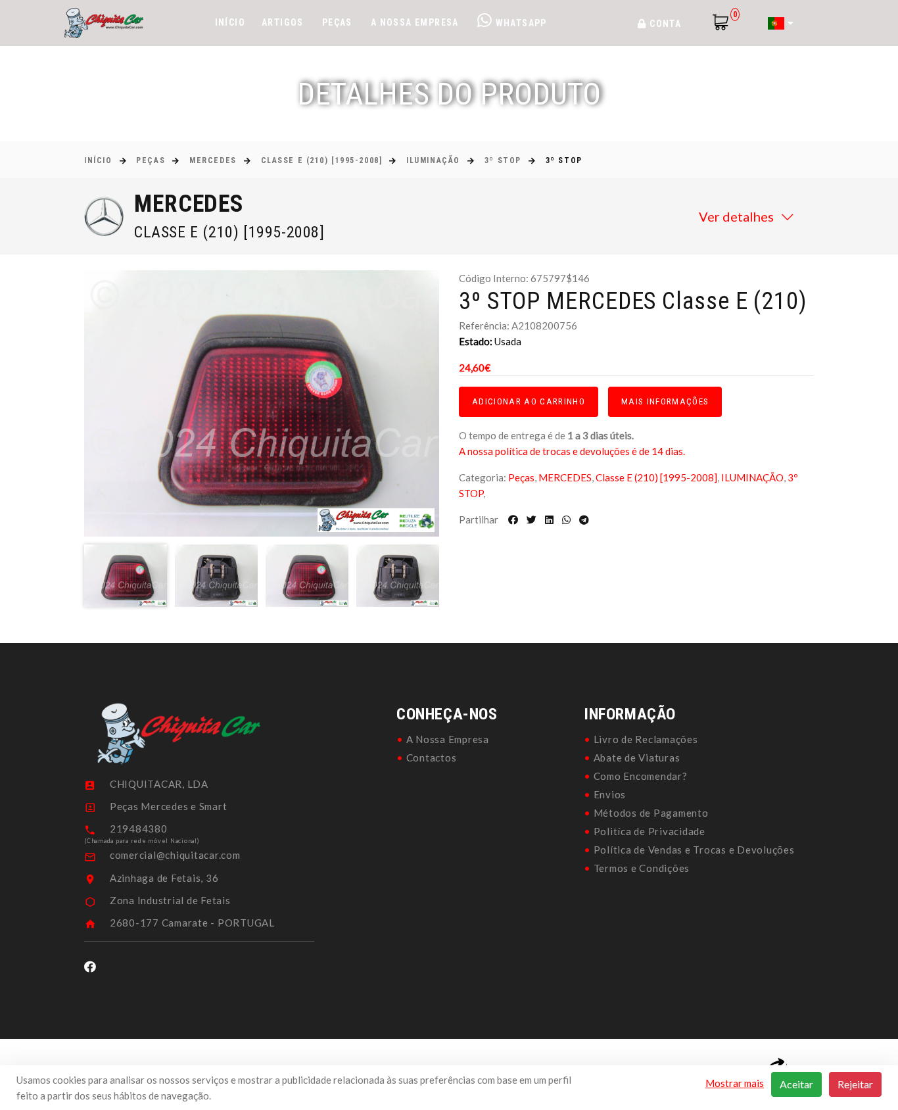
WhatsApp (519, 23)
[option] (261, 403)
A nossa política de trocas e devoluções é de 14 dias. (572, 451)
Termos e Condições (642, 868)
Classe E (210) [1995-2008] (322, 160)
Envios (610, 794)
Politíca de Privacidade (649, 831)
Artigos (283, 22)
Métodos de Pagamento (651, 813)
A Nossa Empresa (415, 22)
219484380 (139, 828)
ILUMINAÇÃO (433, 160)
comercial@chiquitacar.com (175, 855)
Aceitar (796, 1084)
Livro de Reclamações (646, 739)
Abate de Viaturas (637, 757)
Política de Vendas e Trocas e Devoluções (694, 850)
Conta (664, 23)
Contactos (431, 757)
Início (230, 22)
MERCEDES (212, 160)
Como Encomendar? (641, 776)
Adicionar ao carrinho (528, 401)
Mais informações (665, 401)
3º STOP (502, 160)
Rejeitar (855, 1084)
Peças (337, 22)
